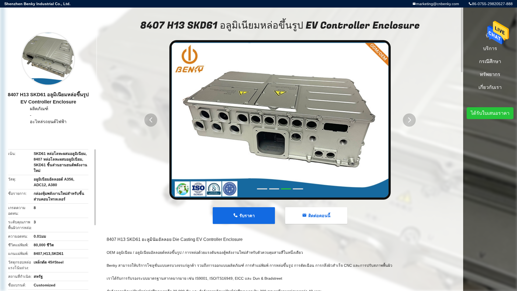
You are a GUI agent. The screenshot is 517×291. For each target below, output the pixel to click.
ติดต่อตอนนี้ (319, 215)
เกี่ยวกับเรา (490, 87)
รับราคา (247, 215)
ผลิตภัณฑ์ (39, 108)
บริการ (490, 48)
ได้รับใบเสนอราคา (490, 113)
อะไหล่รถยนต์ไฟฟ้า (48, 121)
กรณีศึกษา (490, 61)
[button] (150, 120)
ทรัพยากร (490, 74)
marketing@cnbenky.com (437, 4)
